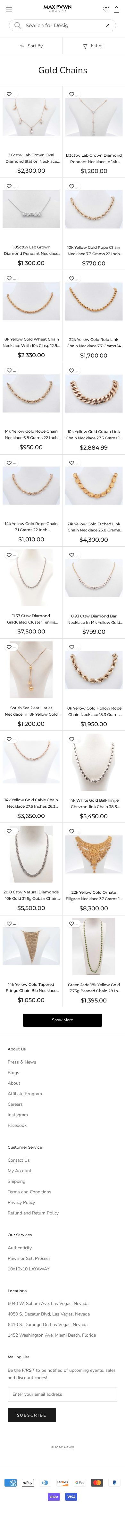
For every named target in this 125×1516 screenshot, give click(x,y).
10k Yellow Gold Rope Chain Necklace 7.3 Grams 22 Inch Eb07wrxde (93, 254)
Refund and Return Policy (33, 1213)
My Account (19, 1171)
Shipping (16, 1181)
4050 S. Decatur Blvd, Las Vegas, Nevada (49, 1314)
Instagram (18, 1115)
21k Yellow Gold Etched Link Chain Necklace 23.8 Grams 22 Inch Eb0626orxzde (93, 530)
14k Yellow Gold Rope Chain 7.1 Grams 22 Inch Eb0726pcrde (31, 530)
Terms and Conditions (29, 1192)
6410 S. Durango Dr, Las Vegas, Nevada (48, 1325)
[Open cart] (116, 9)
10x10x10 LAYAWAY (28, 1269)
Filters (97, 46)
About (14, 1083)
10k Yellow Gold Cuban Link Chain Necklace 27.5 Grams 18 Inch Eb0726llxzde (94, 438)
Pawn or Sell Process (29, 1258)
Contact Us (19, 1160)
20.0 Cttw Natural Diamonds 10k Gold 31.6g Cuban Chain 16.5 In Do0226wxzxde (31, 898)
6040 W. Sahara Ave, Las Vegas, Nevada (48, 1303)
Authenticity (20, 1248)
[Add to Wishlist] (9, 94)
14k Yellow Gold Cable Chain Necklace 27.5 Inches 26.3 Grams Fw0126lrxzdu (31, 806)
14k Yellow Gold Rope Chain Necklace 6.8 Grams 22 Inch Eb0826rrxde (31, 437)
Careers (15, 1104)
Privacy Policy (21, 1202)
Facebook (17, 1125)
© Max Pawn (62, 1447)
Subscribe (32, 1415)
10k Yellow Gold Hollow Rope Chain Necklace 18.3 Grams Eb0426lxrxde (93, 714)
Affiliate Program (25, 1094)
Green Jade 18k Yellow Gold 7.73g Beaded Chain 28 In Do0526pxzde (94, 991)
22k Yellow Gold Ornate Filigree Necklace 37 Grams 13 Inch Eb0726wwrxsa (94, 898)
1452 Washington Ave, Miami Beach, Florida (52, 1335)
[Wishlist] (106, 9)
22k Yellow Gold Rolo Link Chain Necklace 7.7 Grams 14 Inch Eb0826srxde (94, 346)
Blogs (13, 1073)
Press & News (22, 1062)
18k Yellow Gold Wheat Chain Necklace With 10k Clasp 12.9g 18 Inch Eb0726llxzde (31, 345)
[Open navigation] (9, 9)
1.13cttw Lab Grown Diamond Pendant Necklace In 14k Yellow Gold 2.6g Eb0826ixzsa (94, 161)
